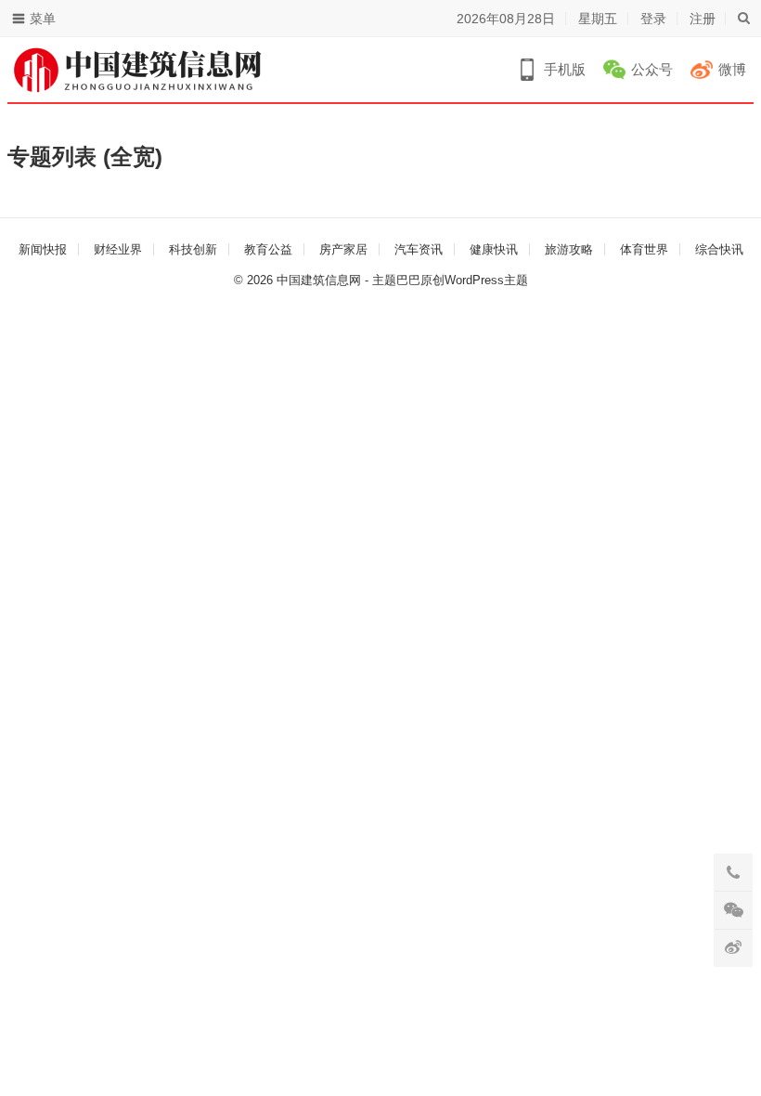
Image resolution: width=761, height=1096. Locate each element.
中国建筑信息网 (319, 280)
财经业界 (118, 249)
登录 (653, 18)
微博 (732, 69)
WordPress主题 (486, 280)
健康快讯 (494, 249)
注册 (703, 18)
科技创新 (193, 249)
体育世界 (644, 249)
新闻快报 (43, 249)
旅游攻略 (569, 249)
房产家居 (343, 249)
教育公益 (268, 249)
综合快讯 (719, 249)
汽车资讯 (418, 249)
